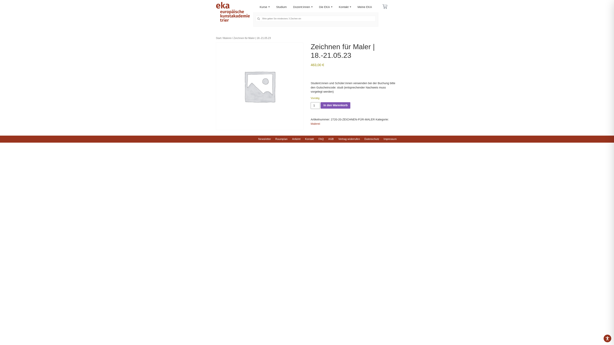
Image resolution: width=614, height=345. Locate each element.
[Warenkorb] (385, 7)
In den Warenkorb (335, 105)
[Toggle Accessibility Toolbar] (607, 338)
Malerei (227, 38)
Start (218, 38)
